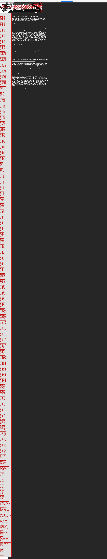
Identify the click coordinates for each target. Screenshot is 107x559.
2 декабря (2, 420)
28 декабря (3, 451)
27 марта (2, 118)
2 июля (2, 235)
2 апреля (2, 125)
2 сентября (3, 310)
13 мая (2, 175)
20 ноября (2, 405)
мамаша (2, 521)
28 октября (3, 378)
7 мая (1, 168)
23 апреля (2, 151)
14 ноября (2, 398)
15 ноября (2, 399)
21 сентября (3, 333)
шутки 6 (2, 551)
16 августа (2, 289)
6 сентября (3, 315)
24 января (2, 42)
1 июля (2, 234)
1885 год (2, 472)
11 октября (3, 357)
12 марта (2, 100)
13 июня (2, 212)
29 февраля (3, 86)
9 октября (2, 355)
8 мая (1, 169)
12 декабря (3, 432)
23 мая (2, 187)
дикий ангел (3, 509)
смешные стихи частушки (4, 539)
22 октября (3, 370)
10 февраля (3, 63)
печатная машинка (4, 466)
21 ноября (2, 406)
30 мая (2, 195)
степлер (2, 458)
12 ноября (2, 396)
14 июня (2, 213)
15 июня (2, 215)
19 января (2, 36)
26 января (2, 45)
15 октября (3, 362)
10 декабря (3, 429)
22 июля (2, 259)
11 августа (2, 283)
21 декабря (3, 443)
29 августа (2, 305)
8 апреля (2, 133)
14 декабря (3, 434)
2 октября (2, 346)
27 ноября (2, 414)
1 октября (2, 345)
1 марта (2, 87)
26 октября (3, 375)
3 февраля (3, 54)
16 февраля (3, 70)
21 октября (3, 369)
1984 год (2, 484)
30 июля (2, 269)
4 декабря (2, 422)
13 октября (3, 359)
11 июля (2, 246)
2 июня (2, 199)
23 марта (2, 113)
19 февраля (3, 74)
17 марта (2, 106)
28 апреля (2, 157)
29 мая (2, 194)
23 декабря (3, 445)
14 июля (2, 250)
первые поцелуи (4, 511)
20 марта (2, 110)
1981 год (2, 482)
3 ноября (2, 385)
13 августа (2, 286)
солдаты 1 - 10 (3, 525)
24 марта (2, 115)
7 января (2, 22)
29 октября (3, 379)
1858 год (2, 469)
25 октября (3, 374)
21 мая (2, 185)
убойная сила (3, 502)
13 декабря (3, 433)
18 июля (2, 254)
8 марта (2, 95)
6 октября (2, 351)
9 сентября (3, 318)
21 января (2, 39)
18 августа (2, 292)
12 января (2, 28)
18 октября (3, 365)
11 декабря (3, 431)
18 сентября (3, 329)
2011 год (2, 496)
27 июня (2, 229)
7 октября (2, 352)
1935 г (1, 475)
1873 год (2, 470)
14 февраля (3, 67)
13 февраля (3, 66)
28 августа (2, 304)
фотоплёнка (3, 462)
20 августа (2, 294)
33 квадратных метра (5, 515)
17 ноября (2, 402)
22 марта (2, 112)
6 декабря (2, 425)
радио (1, 456)
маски (1, 513)
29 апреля (2, 158)
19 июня (2, 219)
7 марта (2, 94)
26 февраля (3, 82)
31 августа (2, 308)
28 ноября (2, 415)
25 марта (2, 116)
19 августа (2, 293)
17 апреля (2, 143)
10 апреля (2, 135)
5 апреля (2, 129)
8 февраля (3, 60)
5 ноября (2, 387)
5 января (2, 19)
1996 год (2, 491)
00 (1, 531)
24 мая (2, 188)
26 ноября (2, 413)
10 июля (2, 245)
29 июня (2, 232)
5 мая (1, 165)
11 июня (2, 210)
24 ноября (2, 410)
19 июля (2, 256)
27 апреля (2, 156)
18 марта (2, 107)
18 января (2, 35)
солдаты (2, 524)
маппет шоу (3, 514)
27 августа (2, 303)
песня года (3, 507)
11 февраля (3, 64)
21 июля (2, 258)
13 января (2, 29)
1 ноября (2, 382)
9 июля (2, 244)
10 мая (2, 171)
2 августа (2, 273)
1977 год (2, 481)
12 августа (2, 285)
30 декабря (3, 454)
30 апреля (2, 159)
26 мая (2, 191)
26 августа (2, 302)
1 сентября (3, 309)
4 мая (1, 164)
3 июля (2, 236)
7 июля (2, 241)
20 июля (2, 257)
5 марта (2, 92)
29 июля (2, 268)
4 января (2, 18)
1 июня (2, 198)
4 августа (2, 275)
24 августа (2, 299)
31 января (2, 51)
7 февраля (3, 59)
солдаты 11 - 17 (4, 526)
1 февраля (3, 52)
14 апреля (2, 140)
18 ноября (2, 403)
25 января (2, 43)
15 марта (2, 104)
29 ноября (2, 416)
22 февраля (3, 77)
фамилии (2, 552)
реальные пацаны (4, 499)
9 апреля (2, 134)
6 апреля (2, 130)
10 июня (2, 209)
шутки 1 (2, 545)
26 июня (2, 228)
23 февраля (3, 78)
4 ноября (2, 386)
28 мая (2, 193)
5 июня (2, 203)
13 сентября (3, 323)
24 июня (2, 226)
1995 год (2, 490)
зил (1, 457)
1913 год (2, 473)
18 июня (2, 218)
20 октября (3, 368)
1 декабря (2, 419)
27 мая (2, 192)
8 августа (2, 280)
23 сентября (3, 335)
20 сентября (3, 332)
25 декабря (3, 448)
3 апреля (2, 127)
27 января (2, 46)
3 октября (2, 347)
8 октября (2, 353)
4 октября (2, 349)
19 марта (2, 108)
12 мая (2, 174)
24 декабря (3, 446)
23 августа (2, 298)
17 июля (2, 253)
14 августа (2, 287)
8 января (2, 23)
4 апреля (2, 128)
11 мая (2, 172)
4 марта (2, 90)
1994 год (2, 489)
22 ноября (2, 408)
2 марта (2, 88)
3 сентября (3, 311)
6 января (2, 20)
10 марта (2, 98)
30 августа (2, 306)
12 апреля (2, 137)
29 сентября (3, 343)
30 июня (2, 233)
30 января (2, 49)
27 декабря (3, 450)
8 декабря (2, 427)
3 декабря (2, 421)
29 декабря (3, 452)
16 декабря (3, 437)
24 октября (3, 373)
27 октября (3, 376)
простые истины (4, 505)
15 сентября (3, 326)
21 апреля (2, 148)
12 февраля (3, 65)
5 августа (2, 276)
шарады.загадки (4, 543)
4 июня (2, 201)
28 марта (2, 119)
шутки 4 (2, 549)
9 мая (1, 170)
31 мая (2, 197)
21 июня (2, 222)
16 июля (2, 252)
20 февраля (3, 75)
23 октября (3, 372)
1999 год (2, 493)
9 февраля (3, 61)
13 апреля (2, 139)
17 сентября (3, 328)
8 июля (2, 242)
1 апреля (2, 124)
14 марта (2, 102)
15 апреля (2, 141)
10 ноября (2, 393)
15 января (2, 31)
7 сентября (3, 316)
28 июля (2, 267)
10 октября (3, 356)
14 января (2, 30)
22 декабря (3, 444)
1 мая (1, 160)
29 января (2, 48)
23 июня (2, 224)
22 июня (2, 223)
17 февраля (3, 71)
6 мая (1, 166)
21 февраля (3, 76)
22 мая (2, 186)
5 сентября (3, 314)
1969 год (2, 478)
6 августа (2, 277)
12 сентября (3, 322)
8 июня (2, 206)
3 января (2, 17)
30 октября (3, 380)
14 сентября (3, 324)
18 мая (2, 181)
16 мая (2, 178)
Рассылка (2, 533)
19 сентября (3, 330)
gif (0, 537)
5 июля (2, 239)
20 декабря (3, 441)
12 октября (3, 358)
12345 (1, 536)
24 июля (2, 262)
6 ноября (2, 388)
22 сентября (3, 334)
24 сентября (3, 337)
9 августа (2, 281)
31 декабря (3, 455)
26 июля (2, 264)
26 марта (2, 117)
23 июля (2, 261)
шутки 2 (2, 546)
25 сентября (3, 338)
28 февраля (3, 84)
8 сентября (3, 317)
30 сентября (3, 344)
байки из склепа (4, 517)
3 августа (2, 274)
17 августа (2, 291)
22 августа (2, 297)
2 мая (1, 162)
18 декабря (3, 439)
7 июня (2, 205)
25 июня (2, 227)
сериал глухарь (4, 522)
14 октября (3, 361)
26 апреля (2, 154)
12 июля (2, 247)
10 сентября (3, 320)
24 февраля (3, 80)
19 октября (3, 367)
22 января (2, 40)
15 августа (2, 288)
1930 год (2, 474)
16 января (2, 32)
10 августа (2, 282)
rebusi (1, 554)
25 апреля (2, 153)
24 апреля (2, 152)
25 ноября (2, 411)
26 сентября (3, 339)
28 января (2, 47)
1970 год (2, 479)
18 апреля (2, 145)
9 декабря (2, 428)
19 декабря (3, 440)
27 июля (2, 265)
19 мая (2, 182)
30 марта (2, 122)
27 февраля (3, 83)
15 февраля (3, 69)
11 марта (2, 99)
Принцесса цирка (4, 510)
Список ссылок (4, 534)
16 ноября (2, 400)
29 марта (2, 121)
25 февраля (3, 81)
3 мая (1, 163)
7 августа (2, 279)
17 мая (2, 180)
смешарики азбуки (4, 528)
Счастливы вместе (4, 501)
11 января (2, 26)
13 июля (2, 248)
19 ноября (2, 404)
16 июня (2, 216)
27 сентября (3, 340)
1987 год (2, 485)
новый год (2, 467)
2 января (2, 16)
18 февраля (3, 72)
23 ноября (2, 409)
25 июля (2, 263)
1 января (2, 14)
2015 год (2, 497)
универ (2, 498)
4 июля (2, 238)
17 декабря (3, 438)
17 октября (3, 364)
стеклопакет (3, 460)
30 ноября (2, 417)
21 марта (2, 111)
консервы (2, 463)
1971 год (2, 480)
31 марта (2, 123)
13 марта (2, 101)
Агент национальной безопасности (5, 520)
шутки (1, 544)
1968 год (2, 476)
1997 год (2, 492)
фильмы (2, 555)
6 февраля (3, 58)
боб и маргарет (4, 516)
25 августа (2, 300)
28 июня (2, 230)
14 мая (2, 176)
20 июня (2, 221)
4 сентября (3, 312)
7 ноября (2, 390)
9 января (2, 24)
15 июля (2, 251)
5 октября (2, 350)
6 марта (2, 93)
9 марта (2, 96)
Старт (1, 530)
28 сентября (3, 341)
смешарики (3, 527)
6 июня (2, 204)
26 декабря (3, 449)
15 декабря (3, 435)
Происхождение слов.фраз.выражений (5, 541)
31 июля (2, 270)
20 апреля (2, 147)
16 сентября (3, 327)
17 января (2, 34)
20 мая (2, 183)
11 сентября (3, 321)
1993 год (2, 487)
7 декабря (2, 426)
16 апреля (2, 142)
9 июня (2, 207)
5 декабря (2, 423)
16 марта (2, 105)
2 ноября (2, 384)
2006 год (2, 495)
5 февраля (3, 57)
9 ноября (2, 392)
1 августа (2, 271)
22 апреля (2, 150)
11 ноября (2, 394)
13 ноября (2, 397)
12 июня (2, 211)
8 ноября (2, 391)
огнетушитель (3, 464)
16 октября (3, 363)
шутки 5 (2, 550)
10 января (2, 25)
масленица (3, 468)
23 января (2, 41)
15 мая (2, 177)
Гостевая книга (4, 532)
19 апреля (2, 146)
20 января (2, 37)
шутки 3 (2, 548)
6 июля (2, 240)
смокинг (2, 461)
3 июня (2, 200)
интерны (2, 508)
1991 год (2, 486)
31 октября (3, 381)
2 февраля (3, 53)
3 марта (2, 89)
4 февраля (3, 55)
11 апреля (2, 136)
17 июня (2, 217)
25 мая (2, 189)
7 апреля (2, 131)
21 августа (2, 295)
